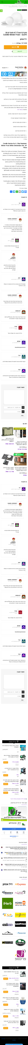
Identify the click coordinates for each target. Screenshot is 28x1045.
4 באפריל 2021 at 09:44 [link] (15, 279)
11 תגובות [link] (4, 67)
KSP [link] (18, 752)
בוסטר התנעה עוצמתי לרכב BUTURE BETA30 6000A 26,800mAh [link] (12, 985)
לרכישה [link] (14, 47)
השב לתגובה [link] (22, 201)
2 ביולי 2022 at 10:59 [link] (16, 342)
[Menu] (26, 2)
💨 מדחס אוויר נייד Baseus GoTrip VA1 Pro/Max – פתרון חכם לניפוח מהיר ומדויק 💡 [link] (16, 853)
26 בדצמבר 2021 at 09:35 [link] (15, 312)
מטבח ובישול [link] (14, 5)
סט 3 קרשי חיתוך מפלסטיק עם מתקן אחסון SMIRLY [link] (8, 440)
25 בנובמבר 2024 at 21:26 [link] (15, 371)
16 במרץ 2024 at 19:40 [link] (16, 356)
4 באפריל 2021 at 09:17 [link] (15, 204)
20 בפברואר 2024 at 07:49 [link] (13, 328)
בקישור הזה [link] (20, 109)
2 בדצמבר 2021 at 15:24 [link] (12, 260)
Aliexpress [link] (17, 794)
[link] (1, 10)
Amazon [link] (17, 764)
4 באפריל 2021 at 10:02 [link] (12, 220)
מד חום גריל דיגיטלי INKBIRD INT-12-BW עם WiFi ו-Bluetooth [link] (21, 443)
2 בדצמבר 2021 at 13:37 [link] (11, 241)
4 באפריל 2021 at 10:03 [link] (12, 296)
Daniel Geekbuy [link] (19, 67)
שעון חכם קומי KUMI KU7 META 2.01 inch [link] (14, 864)
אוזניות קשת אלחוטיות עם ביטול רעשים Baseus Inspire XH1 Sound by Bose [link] (16, 847)
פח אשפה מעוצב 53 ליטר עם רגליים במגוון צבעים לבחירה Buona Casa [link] (21, 469)
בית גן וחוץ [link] (20, 5)
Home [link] (25, 5)
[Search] (2, 2)
